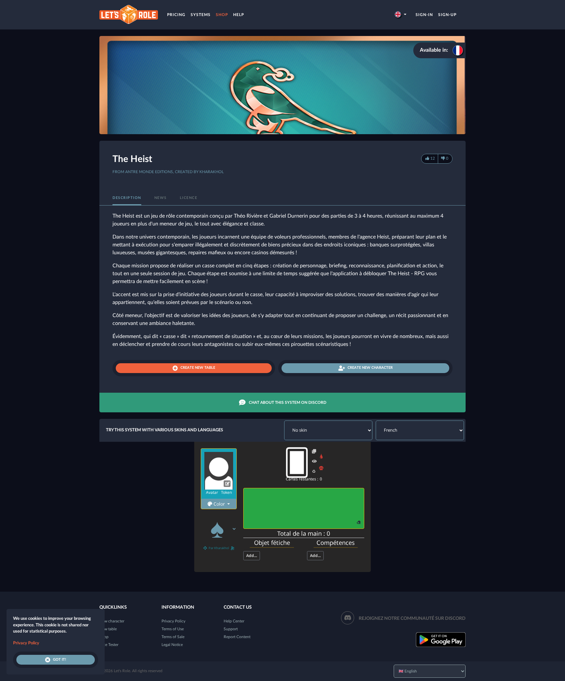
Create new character (370, 367)
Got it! (59, 659)
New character (111, 621)
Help (238, 15)
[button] (400, 14)
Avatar (212, 492)
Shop (222, 15)
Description (126, 198)
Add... (251, 555)
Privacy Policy (173, 621)
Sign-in (424, 15)
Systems (201, 15)
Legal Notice (172, 645)
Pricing (176, 15)
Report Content (237, 637)
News (160, 198)
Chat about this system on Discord (287, 402)
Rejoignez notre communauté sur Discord (412, 618)
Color (219, 504)
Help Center (234, 621)
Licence (188, 198)
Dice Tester (108, 645)
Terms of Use (173, 629)
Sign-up (447, 15)
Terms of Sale (173, 637)
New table (108, 629)
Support (231, 629)
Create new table (197, 367)
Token (226, 492)
